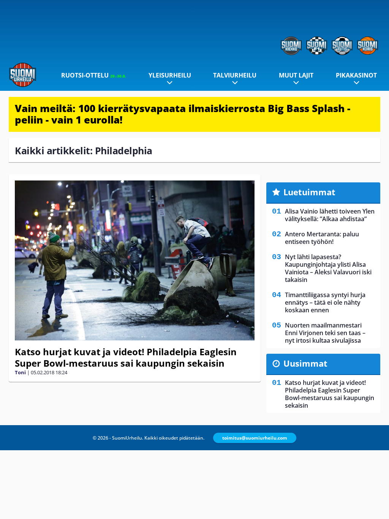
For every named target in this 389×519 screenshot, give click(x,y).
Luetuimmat (309, 192)
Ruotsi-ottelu (93, 75)
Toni (20, 372)
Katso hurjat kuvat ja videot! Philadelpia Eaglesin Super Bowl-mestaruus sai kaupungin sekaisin (126, 357)
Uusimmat (305, 363)
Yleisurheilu (170, 75)
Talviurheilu (234, 75)
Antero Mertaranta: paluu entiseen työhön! (322, 238)
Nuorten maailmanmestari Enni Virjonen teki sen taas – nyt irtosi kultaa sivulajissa (325, 333)
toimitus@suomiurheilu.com (254, 438)
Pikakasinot (356, 75)
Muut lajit (296, 75)
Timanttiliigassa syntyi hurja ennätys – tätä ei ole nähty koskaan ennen (325, 302)
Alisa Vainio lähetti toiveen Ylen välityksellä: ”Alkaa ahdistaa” (330, 215)
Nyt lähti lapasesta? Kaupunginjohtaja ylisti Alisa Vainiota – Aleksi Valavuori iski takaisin (328, 268)
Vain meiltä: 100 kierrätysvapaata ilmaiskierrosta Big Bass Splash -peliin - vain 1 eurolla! (182, 114)
